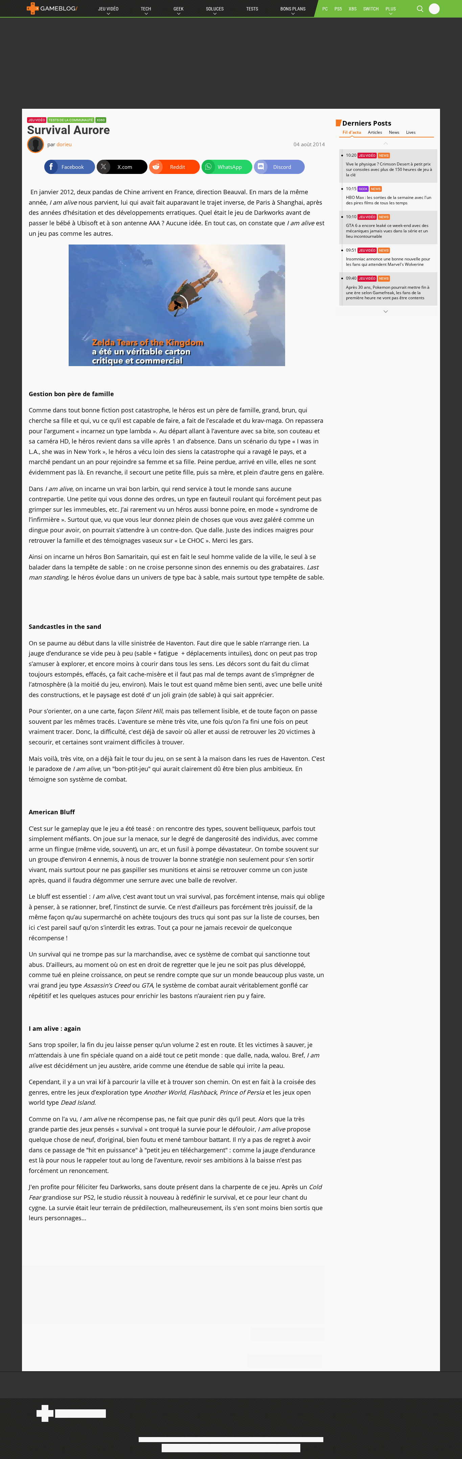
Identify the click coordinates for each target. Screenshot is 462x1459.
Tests (252, 8)
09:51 (388, 257)
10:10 (387, 226)
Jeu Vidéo (108, 8)
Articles (375, 132)
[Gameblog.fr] (50, 8)
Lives (411, 132)
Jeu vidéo (36, 120)
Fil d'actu (352, 132)
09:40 (388, 288)
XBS (352, 8)
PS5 (338, 8)
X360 (101, 120)
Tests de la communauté (71, 120)
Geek (179, 8)
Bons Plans (292, 8)
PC (325, 8)
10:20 (389, 165)
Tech (146, 8)
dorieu (64, 144)
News (394, 132)
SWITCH (371, 8)
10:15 (388, 196)
